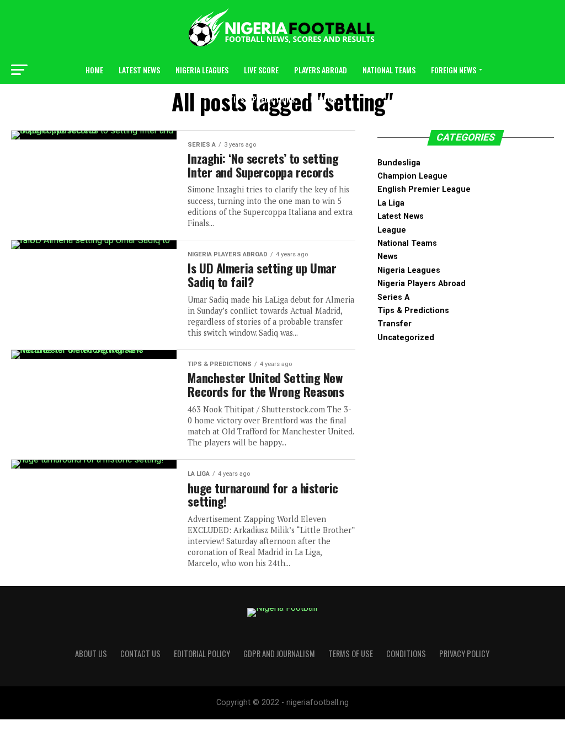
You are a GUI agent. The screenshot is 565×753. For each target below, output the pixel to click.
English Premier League (424, 189)
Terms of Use (350, 653)
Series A (393, 297)
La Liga (390, 203)
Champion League (412, 176)
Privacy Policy (464, 653)
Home (94, 70)
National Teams (389, 70)
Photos (323, 99)
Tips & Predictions (262, 99)
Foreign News (453, 70)
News (387, 256)
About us (91, 653)
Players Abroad (320, 70)
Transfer (394, 324)
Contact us (140, 653)
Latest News (139, 70)
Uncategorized (405, 337)
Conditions (406, 653)
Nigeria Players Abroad (421, 283)
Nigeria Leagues (201, 70)
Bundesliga (398, 163)
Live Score (261, 70)
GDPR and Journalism (279, 653)
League (391, 230)
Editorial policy (202, 653)
